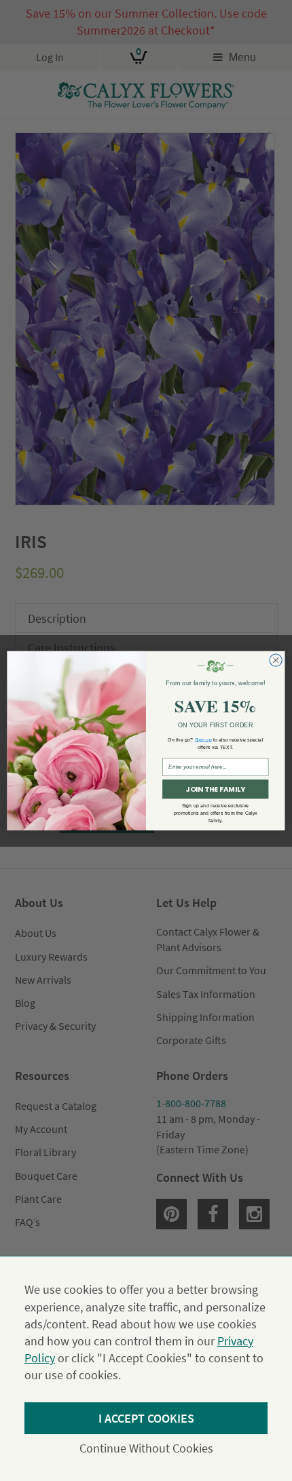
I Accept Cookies (146, 1418)
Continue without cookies (146, 1448)
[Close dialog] (276, 660)
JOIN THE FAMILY (215, 789)
